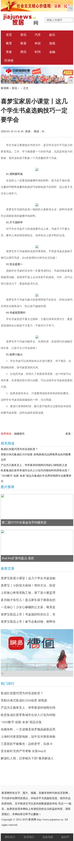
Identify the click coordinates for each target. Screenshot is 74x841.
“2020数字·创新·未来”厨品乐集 (21, 722)
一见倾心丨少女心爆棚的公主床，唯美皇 (28, 607)
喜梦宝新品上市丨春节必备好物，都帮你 (28, 621)
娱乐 (52, 34)
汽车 (38, 34)
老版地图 (48, 837)
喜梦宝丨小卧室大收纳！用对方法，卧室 (28, 585)
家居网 (5, 88)
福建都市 (19, 433)
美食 (9, 51)
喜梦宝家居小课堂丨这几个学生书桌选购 (28, 578)
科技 (38, 43)
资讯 (23, 34)
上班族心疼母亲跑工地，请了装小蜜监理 (28, 592)
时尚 (38, 51)
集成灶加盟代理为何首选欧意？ (19, 449)
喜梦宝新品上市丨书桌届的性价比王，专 (28, 614)
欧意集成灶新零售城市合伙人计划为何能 (28, 715)
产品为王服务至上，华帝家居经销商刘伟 (28, 707)
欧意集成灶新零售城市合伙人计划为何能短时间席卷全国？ (35, 470)
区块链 (8, 60)
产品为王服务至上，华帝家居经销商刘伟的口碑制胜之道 (34, 465)
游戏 (52, 43)
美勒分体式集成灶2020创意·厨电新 (24, 700)
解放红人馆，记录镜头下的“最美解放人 (27, 758)
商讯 (23, 51)
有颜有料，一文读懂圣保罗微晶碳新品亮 (28, 729)
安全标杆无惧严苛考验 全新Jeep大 (23, 751)
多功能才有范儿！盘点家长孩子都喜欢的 (28, 600)
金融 (52, 51)
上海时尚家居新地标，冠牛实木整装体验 (28, 736)
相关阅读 (7, 443)
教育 (9, 43)
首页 (9, 34)
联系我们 (29, 837)
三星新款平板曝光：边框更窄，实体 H (26, 743)
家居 (23, 43)
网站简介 (10, 837)
